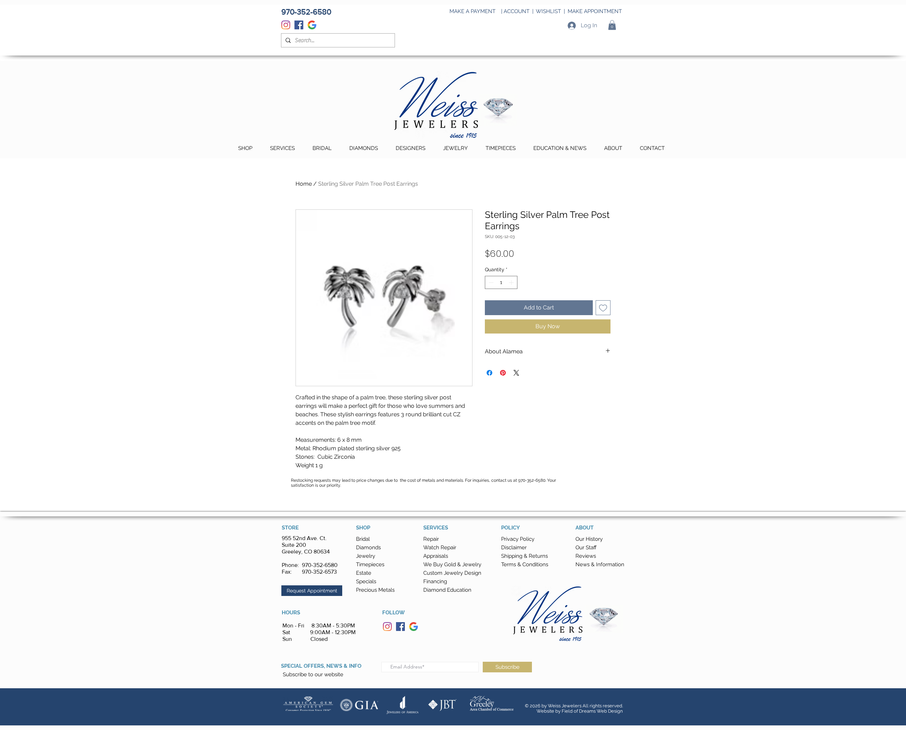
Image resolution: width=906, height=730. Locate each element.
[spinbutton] (501, 282)
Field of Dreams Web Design (592, 711)
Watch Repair (439, 547)
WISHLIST (548, 11)
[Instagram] (285, 25)
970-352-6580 (320, 565)
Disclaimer (514, 547)
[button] (612, 25)
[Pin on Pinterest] (503, 373)
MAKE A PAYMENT (472, 11)
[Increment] (512, 282)
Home (304, 183)
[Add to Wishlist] (603, 307)
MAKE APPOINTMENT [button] (595, 11)
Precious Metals (375, 590)
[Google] (312, 25)
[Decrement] (490, 282)
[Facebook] (298, 25)
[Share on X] (516, 373)
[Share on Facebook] (489, 373)
